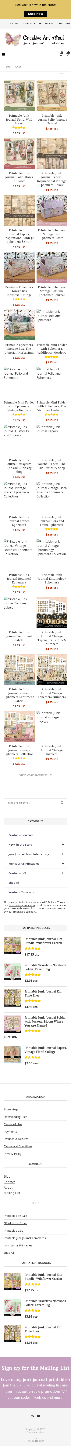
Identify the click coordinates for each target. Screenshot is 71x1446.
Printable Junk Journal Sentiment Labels (19, 636)
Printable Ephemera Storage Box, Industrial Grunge (19, 291)
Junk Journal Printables (36, 863)
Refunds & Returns (16, 1139)
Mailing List (12, 1193)
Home (7, 66)
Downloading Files (15, 1117)
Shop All (14, 882)
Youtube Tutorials (21, 892)
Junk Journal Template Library (36, 853)
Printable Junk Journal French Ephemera (19, 521)
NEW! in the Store (36, 844)
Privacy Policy (13, 1154)
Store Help (29, 23)
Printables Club (36, 872)
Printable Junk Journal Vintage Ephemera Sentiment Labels (19, 695)
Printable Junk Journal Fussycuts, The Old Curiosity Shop (19, 466)
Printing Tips (46, 23)
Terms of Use (64, 23)
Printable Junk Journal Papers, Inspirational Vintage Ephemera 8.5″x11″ (19, 236)
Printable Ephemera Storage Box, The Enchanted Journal (52, 291)
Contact (9, 1182)
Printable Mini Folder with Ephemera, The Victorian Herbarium (52, 406)
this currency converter (22, 905)
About (8, 1187)
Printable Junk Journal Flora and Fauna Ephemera (52, 521)
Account (15, 23)
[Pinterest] (32, 1416)
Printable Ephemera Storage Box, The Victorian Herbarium (19, 348)
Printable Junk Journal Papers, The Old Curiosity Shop (52, 464)
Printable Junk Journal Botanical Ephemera (19, 578)
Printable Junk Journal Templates (25, 1238)
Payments (10, 1131)
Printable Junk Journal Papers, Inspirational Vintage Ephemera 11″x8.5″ (51, 179)
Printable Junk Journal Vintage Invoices (52, 750)
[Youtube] (38, 1416)
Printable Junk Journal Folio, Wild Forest (19, 119)
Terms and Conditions (18, 1146)
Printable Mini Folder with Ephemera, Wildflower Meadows (52, 348)
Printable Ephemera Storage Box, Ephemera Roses (52, 234)
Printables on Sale (21, 835)
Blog (7, 1176)
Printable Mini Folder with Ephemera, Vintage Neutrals (19, 406)
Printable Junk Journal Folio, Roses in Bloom (19, 177)
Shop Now (35, 14)
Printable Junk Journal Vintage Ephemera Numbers (52, 693)
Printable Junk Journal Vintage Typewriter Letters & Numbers (51, 638)
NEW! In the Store (15, 1223)
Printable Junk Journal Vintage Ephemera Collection (19, 750)
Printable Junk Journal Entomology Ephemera (52, 578)
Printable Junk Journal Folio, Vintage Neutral (52, 119)
